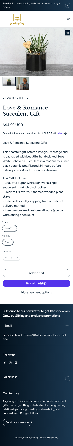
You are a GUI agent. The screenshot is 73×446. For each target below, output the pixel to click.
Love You (9, 228)
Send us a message (17, 422)
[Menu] (5, 19)
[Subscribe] (67, 325)
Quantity (7, 251)
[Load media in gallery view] (9, 81)
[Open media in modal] (67, 32)
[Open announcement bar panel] (67, 5)
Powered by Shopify (49, 437)
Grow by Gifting (30, 437)
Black (8, 242)
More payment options (36, 292)
